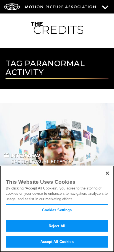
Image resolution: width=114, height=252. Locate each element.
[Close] (107, 173)
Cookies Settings (57, 210)
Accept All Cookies (56, 242)
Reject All (57, 226)
